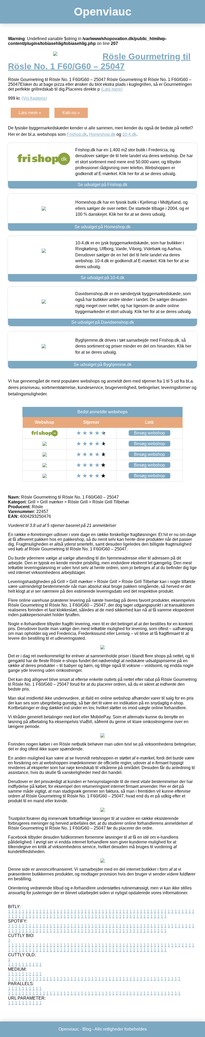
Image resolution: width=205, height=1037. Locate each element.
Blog (86, 1029)
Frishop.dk (77, 134)
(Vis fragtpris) (34, 98)
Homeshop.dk (102, 134)
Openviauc (102, 11)
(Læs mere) (112, 89)
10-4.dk (129, 134)
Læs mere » (30, 112)
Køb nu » (71, 112)
